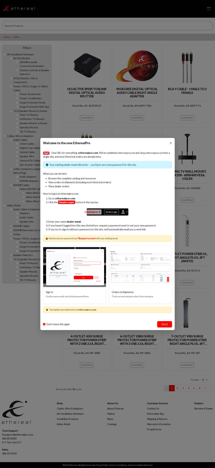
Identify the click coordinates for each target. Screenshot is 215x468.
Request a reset (87, 238)
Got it (164, 324)
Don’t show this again (58, 324)
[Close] (170, 143)
